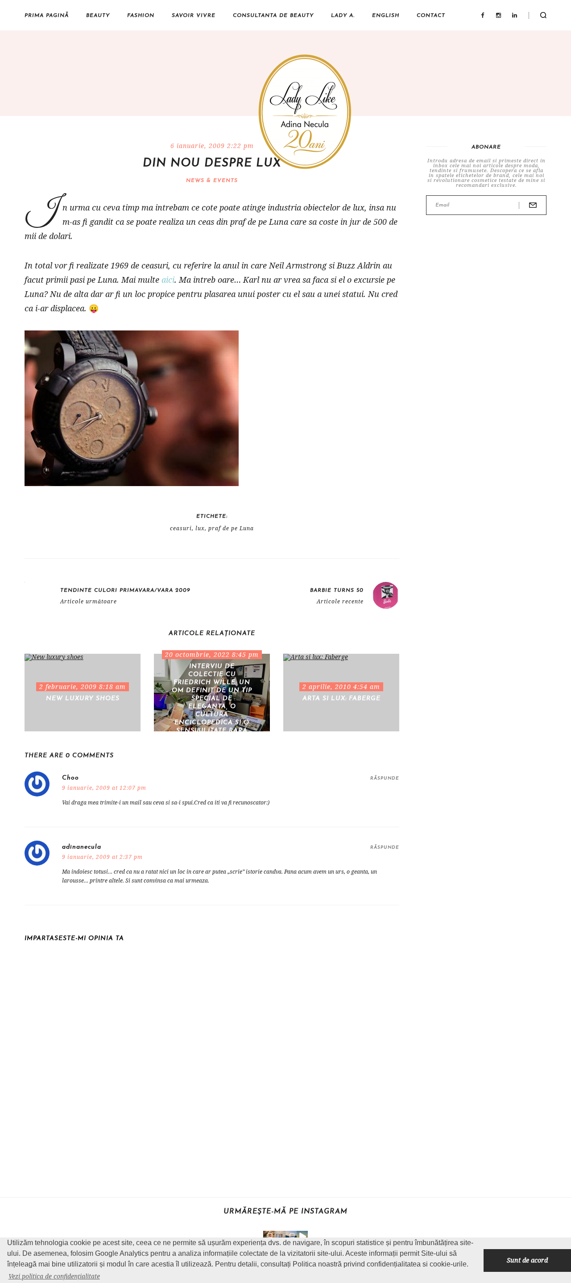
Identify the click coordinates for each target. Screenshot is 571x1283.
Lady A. (343, 15)
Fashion (140, 15)
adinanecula (81, 847)
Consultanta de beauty (273, 15)
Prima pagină (47, 15)
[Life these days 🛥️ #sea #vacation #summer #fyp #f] (291, 1236)
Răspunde (384, 778)
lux (200, 528)
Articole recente (340, 601)
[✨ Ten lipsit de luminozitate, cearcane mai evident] (268, 1236)
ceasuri (181, 528)
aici (167, 279)
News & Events (212, 180)
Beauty (98, 15)
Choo (70, 778)
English (385, 15)
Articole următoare (88, 601)
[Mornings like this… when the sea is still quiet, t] (302, 1236)
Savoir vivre (193, 15)
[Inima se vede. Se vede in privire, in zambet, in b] (280, 1236)
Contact (431, 15)
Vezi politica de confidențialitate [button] (54, 1276)
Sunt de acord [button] (527, 1260)
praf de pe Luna (231, 528)
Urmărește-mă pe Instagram (285, 1211)
